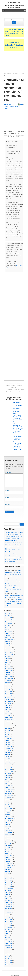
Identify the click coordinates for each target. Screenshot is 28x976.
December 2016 (9, 742)
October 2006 (8, 960)
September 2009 (9, 910)
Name (7, 490)
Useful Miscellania (15, 975)
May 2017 (7, 732)
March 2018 (8, 713)
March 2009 (8, 918)
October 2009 (8, 908)
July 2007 (7, 955)
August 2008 (8, 929)
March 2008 (8, 939)
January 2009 (8, 921)
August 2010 (8, 890)
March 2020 (8, 666)
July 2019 (7, 682)
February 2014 (9, 808)
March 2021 (8, 643)
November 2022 (9, 621)
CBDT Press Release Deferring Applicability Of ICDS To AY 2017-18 (17, 438)
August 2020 (8, 656)
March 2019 (8, 689)
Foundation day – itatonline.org (13, 585)
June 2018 (7, 707)
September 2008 (9, 927)
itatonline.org (14, 2)
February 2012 (9, 855)
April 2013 (7, 828)
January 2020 (8, 670)
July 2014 (7, 799)
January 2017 (8, 740)
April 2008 (7, 937)
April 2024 (7, 615)
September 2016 (9, 748)
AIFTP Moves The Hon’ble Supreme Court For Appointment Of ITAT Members (14, 595)
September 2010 (9, 888)
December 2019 (9, 672)
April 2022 (7, 629)
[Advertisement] (14, 61)
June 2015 (7, 777)
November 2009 (9, 906)
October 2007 (8, 949)
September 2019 (9, 678)
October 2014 (8, 793)
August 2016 (8, 750)
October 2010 (8, 886)
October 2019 (8, 676)
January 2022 (8, 633)
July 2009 (7, 914)
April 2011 (7, 875)
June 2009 (7, 916)
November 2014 (9, 791)
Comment (8, 472)
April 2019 (7, 688)
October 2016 (8, 746)
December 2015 (9, 766)
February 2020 (9, 668)
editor (21, 104)
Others (16, 106)
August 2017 (8, 727)
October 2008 (8, 925)
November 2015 (9, 767)
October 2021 (8, 637)
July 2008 (7, 931)
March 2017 (8, 736)
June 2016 (7, 754)
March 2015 (8, 783)
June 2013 (7, 824)
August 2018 (8, 703)
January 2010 (8, 902)
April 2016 (7, 758)
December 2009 (9, 904)
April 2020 (7, 664)
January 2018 (8, 717)
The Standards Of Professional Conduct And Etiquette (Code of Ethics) (13, 589)
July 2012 (7, 845)
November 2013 (9, 814)
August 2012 (8, 843)
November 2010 (9, 884)
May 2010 (7, 896)
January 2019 (8, 693)
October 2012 (8, 840)
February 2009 (9, 919)
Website (7, 504)
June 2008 (7, 933)
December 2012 (9, 836)
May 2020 (7, 662)
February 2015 (9, 785)
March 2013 (8, 830)
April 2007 (7, 958)
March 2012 (8, 853)
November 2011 (9, 861)
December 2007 (9, 945)
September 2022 (9, 623)
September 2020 (9, 654)
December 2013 (9, 812)
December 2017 (9, 719)
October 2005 (8, 962)
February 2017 (9, 738)
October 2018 (8, 699)
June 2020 (7, 660)
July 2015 (7, 775)
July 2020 (7, 658)
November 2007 (9, 947)
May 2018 (7, 709)
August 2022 (8, 625)
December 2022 (9, 619)
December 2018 (9, 695)
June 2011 (7, 871)
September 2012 (9, 842)
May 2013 (7, 826)
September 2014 (9, 795)
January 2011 (8, 881)
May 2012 (7, 849)
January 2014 (8, 810)
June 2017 (7, 730)
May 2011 (7, 873)
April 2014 (7, 804)
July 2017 (7, 728)
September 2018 (9, 701)
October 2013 (8, 816)
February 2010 (9, 900)
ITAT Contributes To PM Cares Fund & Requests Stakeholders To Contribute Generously (14, 385)
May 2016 (7, 756)
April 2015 (7, 781)
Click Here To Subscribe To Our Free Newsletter (14, 45)
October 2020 (8, 653)
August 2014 (8, 797)
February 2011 (8, 879)
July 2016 (7, 752)
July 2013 (7, 822)
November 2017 (9, 721)
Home (5, 72)
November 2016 (9, 744)
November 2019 (9, 674)
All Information (10, 72)
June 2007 (7, 957)
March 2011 (8, 877)
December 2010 (9, 882)
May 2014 (7, 803)
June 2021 (7, 641)
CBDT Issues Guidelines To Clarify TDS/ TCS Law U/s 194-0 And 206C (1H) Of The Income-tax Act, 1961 (18, 428)
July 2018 (7, 705)
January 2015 (8, 787)
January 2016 (8, 764)
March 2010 (8, 898)
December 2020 (9, 649)
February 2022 (9, 631)
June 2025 (7, 614)
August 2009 (8, 912)
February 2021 (9, 645)
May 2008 (7, 935)
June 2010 (7, 894)
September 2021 (9, 639)
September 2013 (9, 818)
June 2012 (7, 847)
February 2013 (9, 832)
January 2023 (8, 617)
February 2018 (9, 715)
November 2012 (9, 838)
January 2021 (8, 647)
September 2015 (9, 771)
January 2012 (8, 857)
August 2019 (8, 680)
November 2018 (9, 697)
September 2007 (9, 951)
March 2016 (8, 760)
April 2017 (7, 734)
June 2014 (7, 801)
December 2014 (9, 789)
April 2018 (7, 711)
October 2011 (8, 863)
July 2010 (7, 892)
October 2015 (8, 769)
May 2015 (7, 779)
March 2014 (8, 806)
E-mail (7, 497)
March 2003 (8, 964)
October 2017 (8, 723)
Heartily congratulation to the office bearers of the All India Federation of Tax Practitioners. (13, 559)
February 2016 (9, 762)
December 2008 (9, 923)
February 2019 (9, 691)
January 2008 (8, 943)
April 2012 (7, 851)
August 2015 (8, 773)
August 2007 (8, 953)
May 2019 (7, 686)
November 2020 (9, 651)
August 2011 (8, 867)
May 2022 (7, 627)
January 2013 (8, 834)
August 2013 (8, 820)
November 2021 (9, 635)
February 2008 (9, 941)
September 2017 (9, 725)
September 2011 (9, 865)
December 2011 (9, 859)
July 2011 (7, 869)
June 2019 (7, 684)
